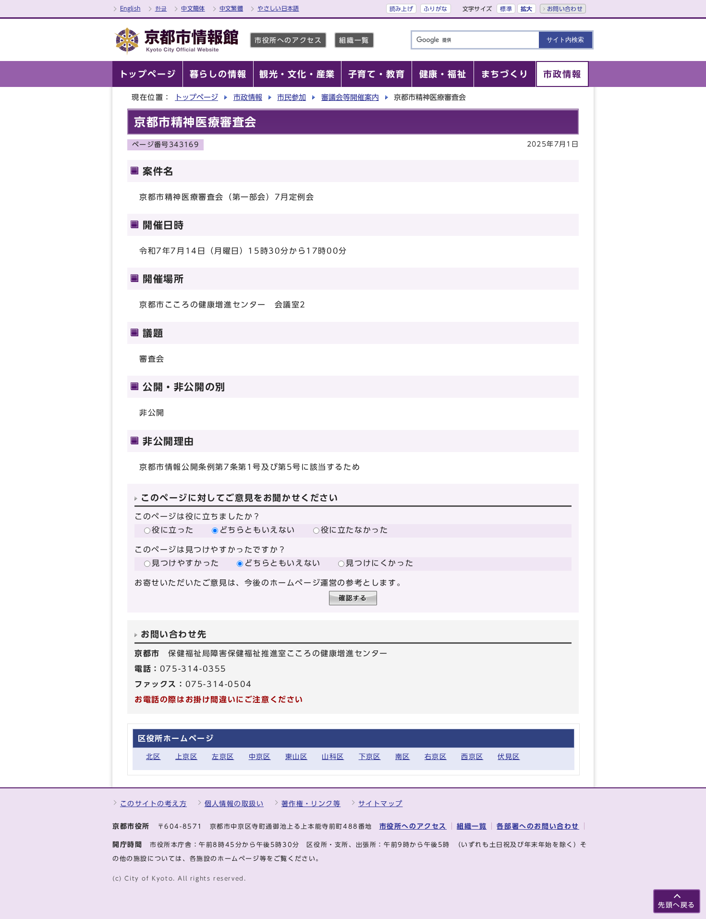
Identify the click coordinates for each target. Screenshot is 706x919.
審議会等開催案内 (350, 97)
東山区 (296, 756)
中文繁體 (231, 8)
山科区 (333, 756)
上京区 (186, 756)
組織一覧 (354, 40)
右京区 (436, 756)
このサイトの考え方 (153, 803)
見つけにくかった (380, 563)
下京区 (370, 756)
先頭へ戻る (676, 904)
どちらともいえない (257, 530)
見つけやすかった (185, 563)
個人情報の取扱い (234, 803)
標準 (506, 9)
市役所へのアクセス (288, 40)
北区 (153, 756)
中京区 (260, 756)
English (130, 8)
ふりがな (435, 9)
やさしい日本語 (278, 8)
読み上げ (401, 9)
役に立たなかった (355, 530)
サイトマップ (380, 803)
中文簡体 (193, 8)
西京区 (472, 756)
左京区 (223, 756)
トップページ (196, 97)
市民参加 (291, 97)
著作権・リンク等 (311, 803)
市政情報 (247, 97)
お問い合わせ (565, 9)
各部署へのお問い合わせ (538, 826)
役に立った (173, 530)
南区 (402, 756)
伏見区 (509, 756)
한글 (161, 8)
